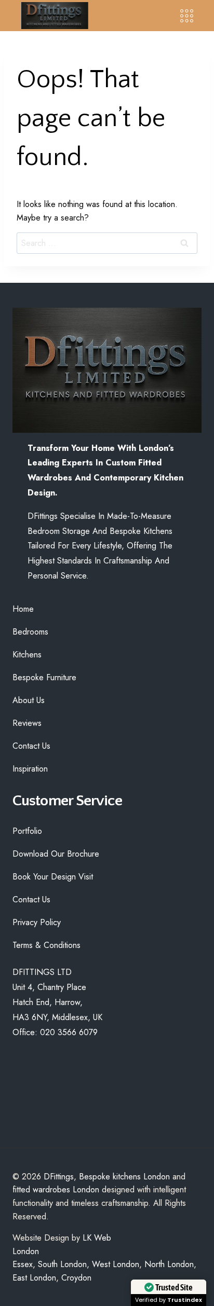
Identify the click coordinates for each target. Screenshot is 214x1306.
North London (169, 1264)
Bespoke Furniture (44, 677)
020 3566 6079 (69, 1032)
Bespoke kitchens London (124, 1177)
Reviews (27, 723)
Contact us (31, 746)
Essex (22, 1264)
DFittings (59, 1177)
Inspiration (30, 769)
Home (23, 609)
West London (115, 1264)
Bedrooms (30, 632)
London (25, 1251)
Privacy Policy (36, 922)
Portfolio (27, 831)
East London (34, 1278)
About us (28, 700)
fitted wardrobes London (55, 1189)
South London (62, 1264)
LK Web (97, 1238)
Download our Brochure (55, 854)
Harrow (67, 1002)
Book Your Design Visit (52, 877)
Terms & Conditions (46, 945)
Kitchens (27, 655)
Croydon (76, 1278)
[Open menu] (186, 15)
